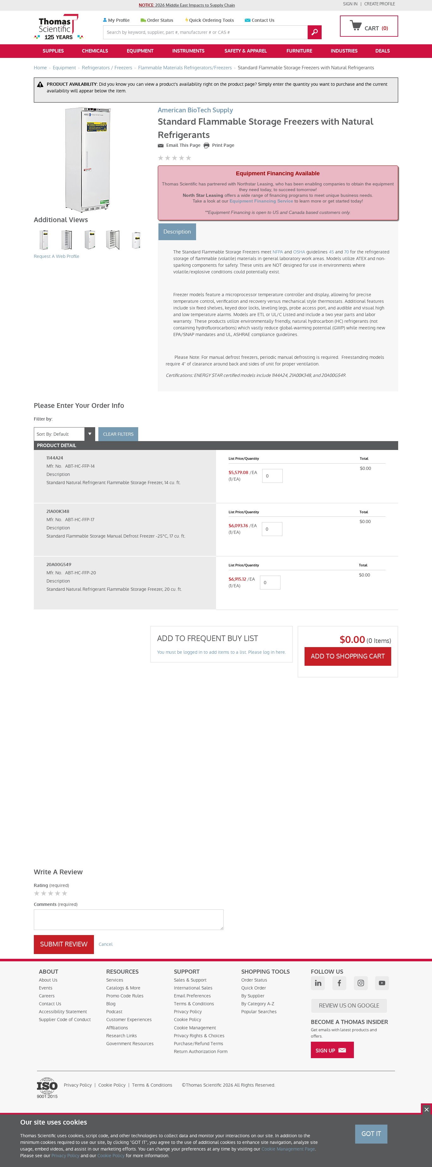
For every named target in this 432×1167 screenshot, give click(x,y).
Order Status (160, 20)
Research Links (121, 1036)
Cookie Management (195, 1028)
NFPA (278, 252)
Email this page (183, 145)
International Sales (193, 988)
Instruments (188, 51)
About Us (48, 980)
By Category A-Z (257, 1004)
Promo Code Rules (125, 996)
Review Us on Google (349, 1005)
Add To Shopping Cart (348, 656)
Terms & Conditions (194, 1004)
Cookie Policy (187, 1019)
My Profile (118, 20)
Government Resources (130, 1043)
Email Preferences (192, 996)
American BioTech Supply (195, 110)
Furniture (299, 51)
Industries (344, 51)
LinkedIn (318, 983)
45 (331, 252)
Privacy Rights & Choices (199, 1036)
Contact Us (263, 20)
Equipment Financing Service (261, 200)
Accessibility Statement (63, 1011)
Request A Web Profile (56, 256)
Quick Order (253, 988)
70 (346, 252)
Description (177, 231)
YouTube (382, 983)
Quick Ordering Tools (211, 20)
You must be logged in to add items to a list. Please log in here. (221, 652)
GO (315, 32)
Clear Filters (118, 434)
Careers (47, 996)
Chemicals (95, 51)
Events (45, 988)
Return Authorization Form (200, 1051)
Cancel (106, 944)
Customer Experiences (129, 1019)
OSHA (299, 252)
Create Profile (379, 4)
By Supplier (252, 996)
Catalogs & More (123, 988)
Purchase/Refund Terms (198, 1043)
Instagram (361, 983)
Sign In (350, 4)
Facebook (339, 983)
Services (114, 980)
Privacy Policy (188, 1011)
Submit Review (64, 944)
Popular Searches (259, 1011)
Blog (110, 1004)
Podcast (114, 1011)
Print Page (222, 145)
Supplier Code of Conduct (65, 1019)
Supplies (53, 51)
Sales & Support (190, 980)
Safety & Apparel (246, 51)
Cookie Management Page (288, 1149)
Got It (371, 1133)
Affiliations (117, 1028)
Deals (382, 51)
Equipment (140, 51)
